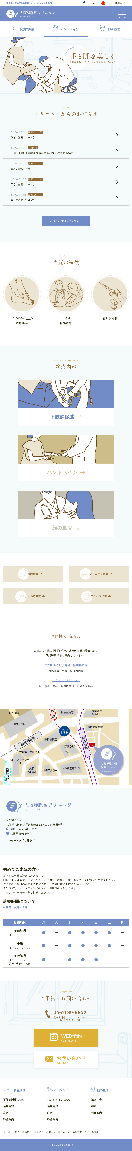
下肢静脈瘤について (15, 1099)
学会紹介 (39, 1132)
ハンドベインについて (60, 1099)
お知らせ (51, 1132)
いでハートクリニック (66, 680)
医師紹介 (27, 1132)
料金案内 (8, 1119)
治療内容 (8, 1106)
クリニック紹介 (11, 1132)
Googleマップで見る (19, 840)
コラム (61, 1132)
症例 (6, 1112)
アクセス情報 (91, 1132)
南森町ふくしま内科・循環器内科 (66, 665)
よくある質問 (75, 1132)
